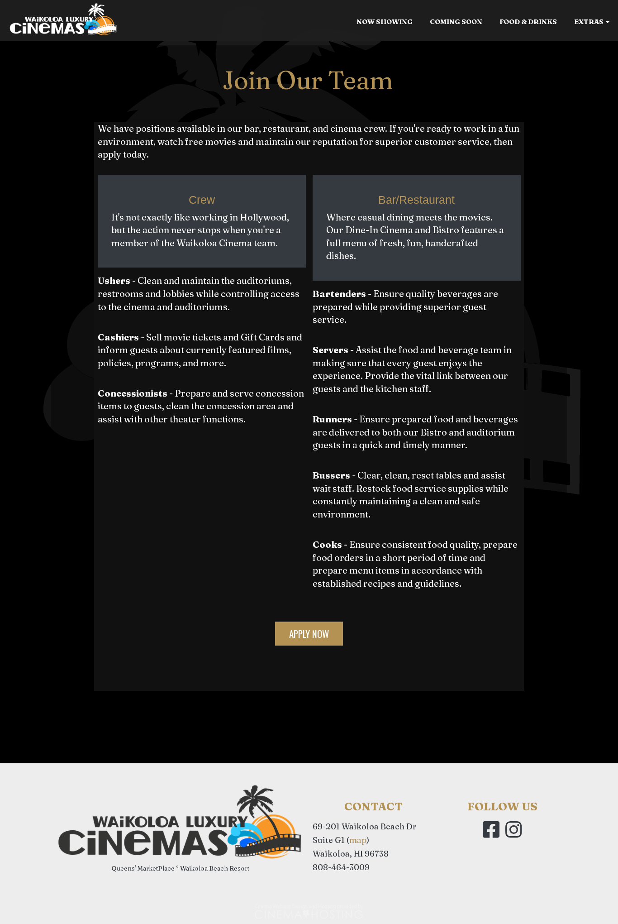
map (357, 840)
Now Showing (385, 21)
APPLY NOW (309, 634)
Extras (589, 21)
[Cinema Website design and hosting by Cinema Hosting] (309, 911)
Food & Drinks (528, 21)
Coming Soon (456, 21)
